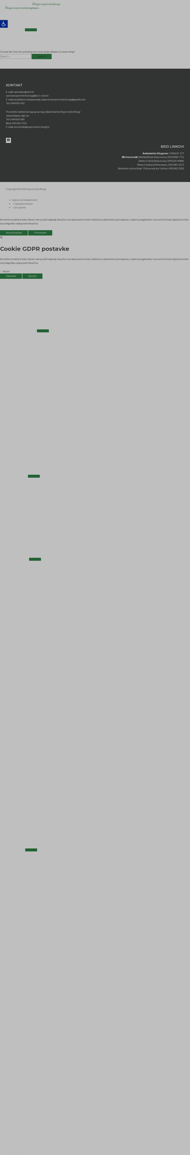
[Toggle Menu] (31, 29)
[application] (21, 29)
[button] (16, 1150)
